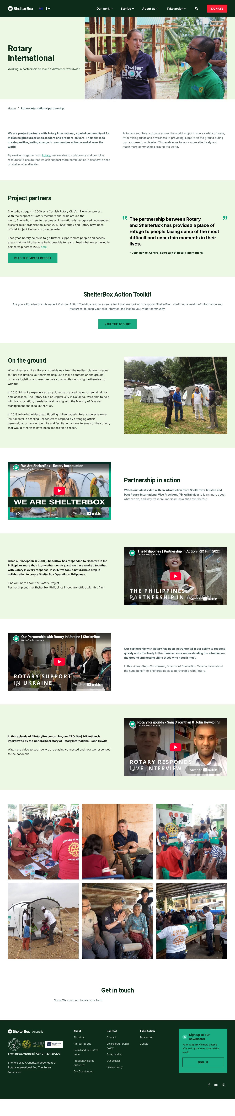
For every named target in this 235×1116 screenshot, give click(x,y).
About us (79, 1037)
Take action (146, 1037)
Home (12, 108)
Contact (111, 1037)
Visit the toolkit (117, 324)
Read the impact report (32, 258)
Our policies (114, 1060)
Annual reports (82, 1043)
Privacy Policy (115, 1067)
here (44, 247)
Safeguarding (114, 1054)
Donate (217, 8)
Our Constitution (83, 1071)
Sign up (203, 1062)
